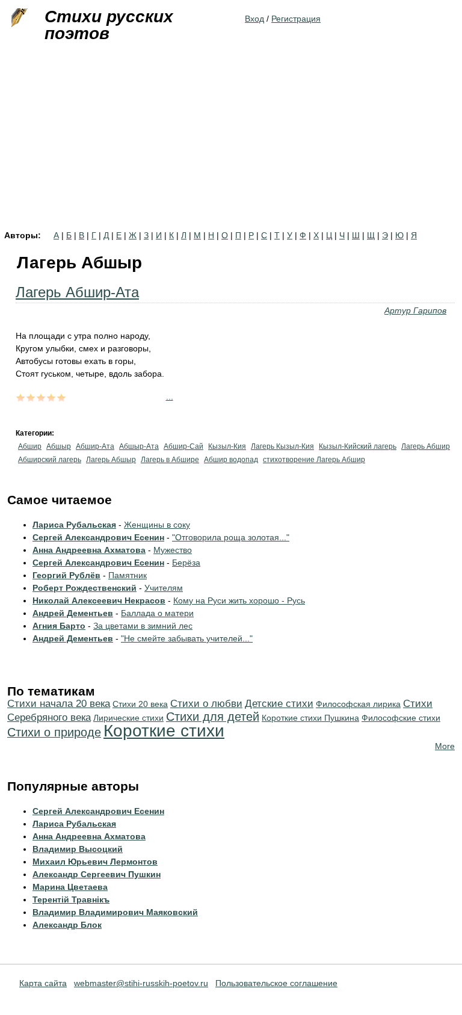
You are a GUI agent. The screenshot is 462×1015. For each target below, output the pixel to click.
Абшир (30, 446)
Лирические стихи (128, 718)
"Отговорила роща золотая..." (230, 537)
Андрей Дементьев (72, 613)
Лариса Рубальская (74, 524)
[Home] (18, 18)
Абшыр (58, 446)
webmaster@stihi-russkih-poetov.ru (141, 983)
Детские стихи (279, 703)
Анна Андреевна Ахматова (89, 550)
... (169, 396)
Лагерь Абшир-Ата (77, 292)
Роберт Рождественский (84, 588)
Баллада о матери (157, 613)
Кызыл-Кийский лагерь (357, 446)
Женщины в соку (157, 524)
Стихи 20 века (140, 704)
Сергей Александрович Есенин (98, 537)
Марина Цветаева (70, 887)
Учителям (163, 588)
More (445, 746)
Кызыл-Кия (227, 446)
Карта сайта (43, 983)
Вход (254, 18)
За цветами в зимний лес (142, 626)
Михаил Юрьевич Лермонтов (95, 861)
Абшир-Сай (183, 446)
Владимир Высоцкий (77, 849)
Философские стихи (401, 718)
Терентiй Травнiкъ (70, 899)
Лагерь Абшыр (111, 459)
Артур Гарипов (415, 310)
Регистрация (296, 18)
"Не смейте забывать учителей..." (187, 638)
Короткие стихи (163, 730)
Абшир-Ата (95, 446)
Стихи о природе (54, 732)
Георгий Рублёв (66, 575)
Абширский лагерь (49, 459)
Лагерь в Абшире (170, 459)
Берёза (186, 562)
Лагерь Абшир (425, 446)
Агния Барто (58, 626)
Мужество (172, 550)
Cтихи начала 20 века (58, 703)
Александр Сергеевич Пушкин (96, 874)
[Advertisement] (231, 141)
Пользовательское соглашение (276, 983)
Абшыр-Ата (139, 446)
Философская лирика (358, 704)
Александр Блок (67, 925)
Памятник (127, 575)
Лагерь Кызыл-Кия (282, 446)
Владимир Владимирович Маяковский (115, 912)
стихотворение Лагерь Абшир (314, 459)
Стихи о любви (206, 703)
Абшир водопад (231, 459)
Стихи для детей (212, 716)
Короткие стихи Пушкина (310, 718)
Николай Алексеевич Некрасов (98, 600)
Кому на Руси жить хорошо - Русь (239, 600)
